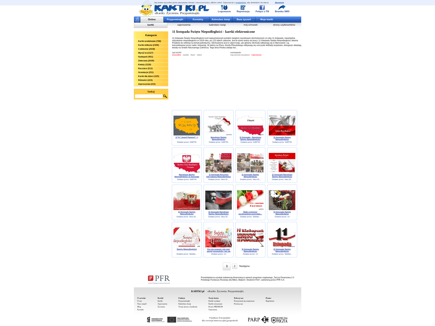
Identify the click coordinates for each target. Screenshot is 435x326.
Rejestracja (243, 11)
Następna (244, 266)
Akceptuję (279, 3)
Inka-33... (225, 179)
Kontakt (140, 310)
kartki (150, 24)
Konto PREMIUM (215, 307)
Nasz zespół (141, 304)
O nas (139, 301)
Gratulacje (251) (146, 72)
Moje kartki (266, 19)
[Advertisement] (151, 118)
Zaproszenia (162, 304)
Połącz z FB (262, 11)
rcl (289, 217)
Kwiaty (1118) (144, 64)
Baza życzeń (244, 19)
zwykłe (186, 55)
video (199, 55)
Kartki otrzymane (215, 304)
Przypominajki (175, 19)
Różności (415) (145, 80)
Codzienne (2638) (146, 49)
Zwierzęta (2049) (146, 61)
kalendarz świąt (217, 24)
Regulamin (270, 301)
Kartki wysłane (214, 301)
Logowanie (224, 11)
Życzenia (161, 307)
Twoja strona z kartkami (187, 307)
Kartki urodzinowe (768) (149, 41)
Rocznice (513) (145, 68)
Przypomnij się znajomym (244, 301)
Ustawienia (212, 310)
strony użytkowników (284, 24)
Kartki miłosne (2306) (148, 45)
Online (152, 19)
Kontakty (198, 19)
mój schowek (251, 24)
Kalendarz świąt (221, 19)
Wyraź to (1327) (145, 53)
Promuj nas (238, 304)
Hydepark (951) (145, 57)
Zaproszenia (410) (146, 84)
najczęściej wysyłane (240, 55)
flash (193, 55)
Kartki (160, 301)
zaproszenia (183, 24)
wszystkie (176, 55)
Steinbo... (256, 217)
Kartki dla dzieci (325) (148, 76)
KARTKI (193, 142)
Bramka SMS (282, 11)
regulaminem (241, 3)
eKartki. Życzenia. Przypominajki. (177, 13)
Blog (139, 307)
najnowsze (256, 55)
